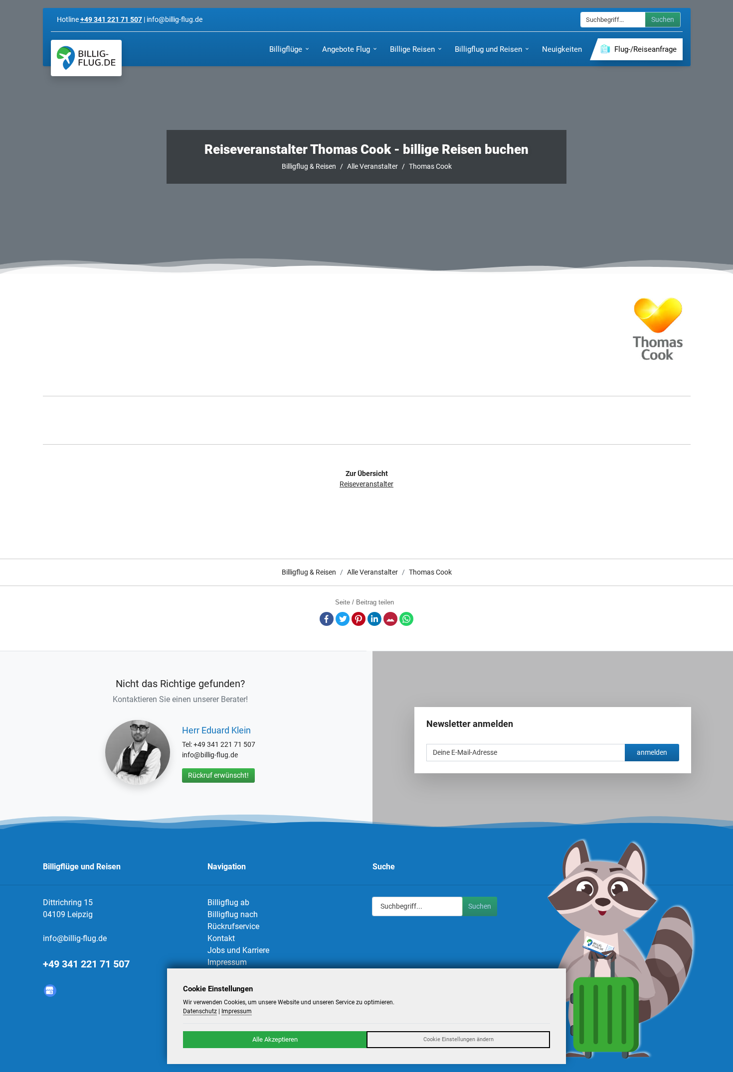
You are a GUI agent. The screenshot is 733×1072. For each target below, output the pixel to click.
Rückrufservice (233, 926)
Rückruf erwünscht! (218, 775)
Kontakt (221, 938)
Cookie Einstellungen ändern (458, 1039)
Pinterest (359, 619)
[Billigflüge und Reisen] (86, 58)
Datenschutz (200, 1011)
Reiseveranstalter (366, 484)
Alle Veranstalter (372, 166)
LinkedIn (374, 619)
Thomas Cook (430, 166)
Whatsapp (406, 619)
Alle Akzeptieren (275, 1039)
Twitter (343, 619)
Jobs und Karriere (238, 950)
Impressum (227, 962)
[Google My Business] (50, 990)
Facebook (327, 619)
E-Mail (390, 619)
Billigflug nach (232, 914)
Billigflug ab (228, 902)
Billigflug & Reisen (309, 166)
